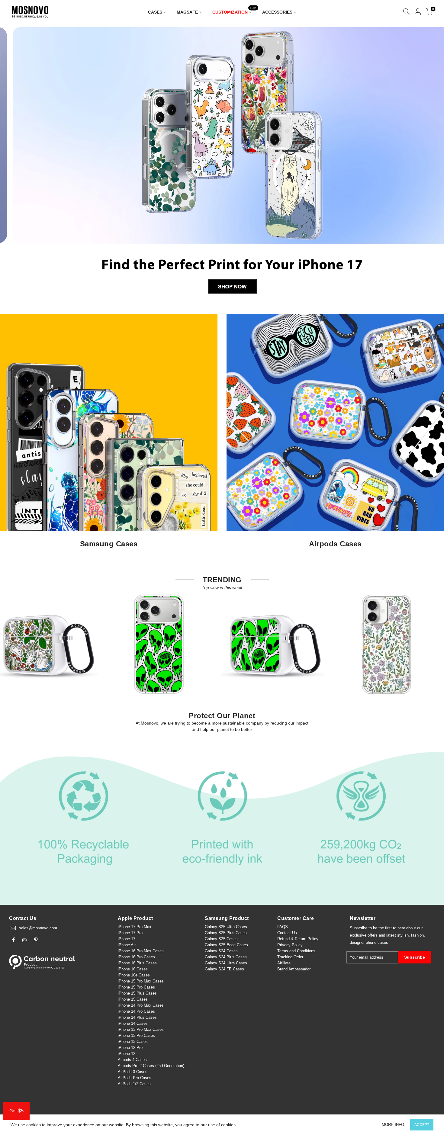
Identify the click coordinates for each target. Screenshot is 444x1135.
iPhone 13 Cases (133, 1041)
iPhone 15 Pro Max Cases (141, 981)
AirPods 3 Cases (132, 1071)
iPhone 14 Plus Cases (137, 1017)
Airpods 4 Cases (132, 1059)
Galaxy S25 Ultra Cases (226, 926)
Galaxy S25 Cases (221, 939)
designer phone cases (369, 942)
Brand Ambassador (293, 969)
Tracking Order (290, 957)
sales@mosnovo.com (38, 928)
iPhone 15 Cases (133, 999)
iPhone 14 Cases (133, 1023)
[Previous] (15, 163)
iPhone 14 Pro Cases (136, 1011)
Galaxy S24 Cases (221, 951)
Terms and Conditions (296, 951)
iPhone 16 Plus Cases (137, 963)
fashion (417, 935)
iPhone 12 (126, 1053)
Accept (421, 1125)
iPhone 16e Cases (134, 975)
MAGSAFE (187, 12)
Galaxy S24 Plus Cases (226, 957)
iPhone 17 (126, 939)
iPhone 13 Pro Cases (136, 1035)
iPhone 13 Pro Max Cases (141, 1029)
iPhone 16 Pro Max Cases (141, 951)
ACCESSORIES (277, 12)
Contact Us (287, 933)
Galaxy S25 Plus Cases (226, 933)
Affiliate (284, 963)
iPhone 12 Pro (130, 1047)
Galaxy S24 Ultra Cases (226, 963)
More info (393, 1124)
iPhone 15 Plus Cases (137, 993)
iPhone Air (127, 945)
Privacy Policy (290, 945)
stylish (403, 935)
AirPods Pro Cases (134, 1078)
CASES (155, 12)
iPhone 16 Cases (133, 969)
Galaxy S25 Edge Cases (226, 945)
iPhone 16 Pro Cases (136, 957)
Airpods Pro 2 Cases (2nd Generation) (151, 1065)
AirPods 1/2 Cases (134, 1084)
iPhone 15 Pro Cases (136, 987)
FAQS (282, 926)
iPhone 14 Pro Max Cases (141, 1005)
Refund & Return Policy (297, 939)
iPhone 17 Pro (130, 933)
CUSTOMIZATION (234, 11)
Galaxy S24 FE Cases (224, 969)
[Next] (429, 163)
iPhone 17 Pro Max (134, 926)
